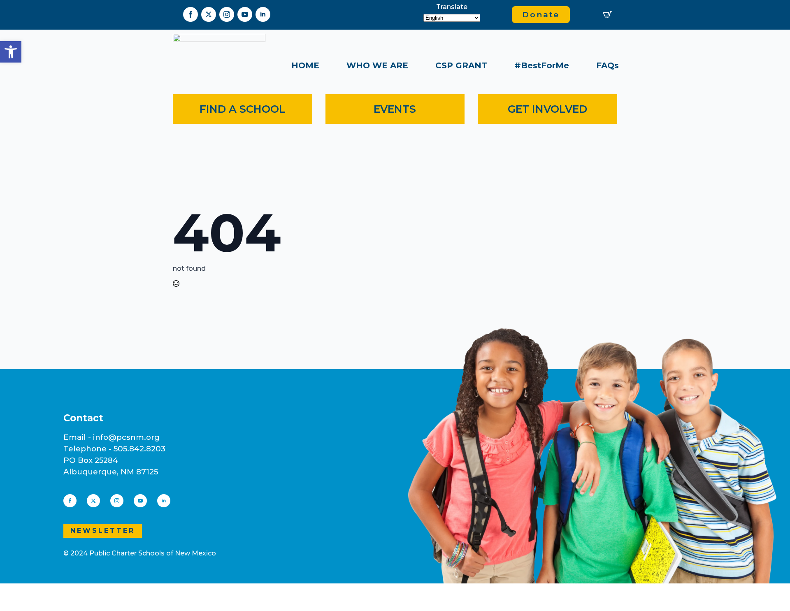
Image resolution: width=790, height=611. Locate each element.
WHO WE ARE (377, 65)
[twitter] (208, 14)
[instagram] (226, 14)
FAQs (607, 65)
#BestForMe (541, 65)
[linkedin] (263, 14)
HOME (305, 65)
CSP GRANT (461, 65)
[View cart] (607, 14)
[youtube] (244, 14)
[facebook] (190, 14)
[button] (10, 52)
